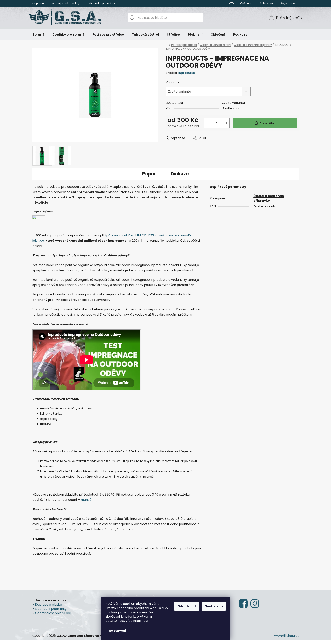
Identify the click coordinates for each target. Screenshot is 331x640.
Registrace (288, 3)
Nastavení (117, 630)
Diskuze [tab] (180, 174)
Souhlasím (214, 606)
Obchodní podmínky (102, 3)
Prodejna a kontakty (65, 3)
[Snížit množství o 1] (207, 123)
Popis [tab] (148, 174)
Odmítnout (186, 606)
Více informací (137, 621)
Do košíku (267, 123)
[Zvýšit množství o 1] (226, 123)
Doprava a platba (48, 604)
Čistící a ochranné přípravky (268, 198)
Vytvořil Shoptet (286, 636)
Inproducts (186, 73)
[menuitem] (38, 34)
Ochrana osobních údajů (53, 613)
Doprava (38, 3)
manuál (86, 499)
